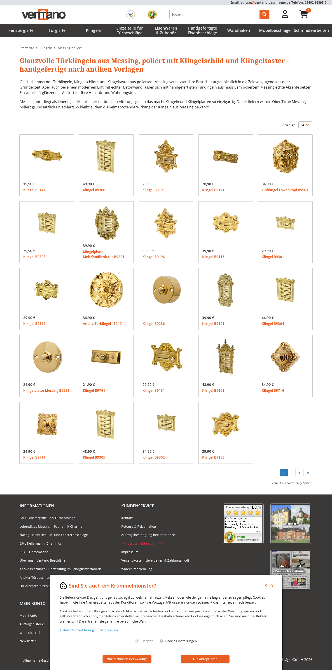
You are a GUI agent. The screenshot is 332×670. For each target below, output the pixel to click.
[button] (285, 14)
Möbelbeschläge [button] (274, 30)
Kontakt (127, 518)
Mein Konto (28, 615)
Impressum (129, 552)
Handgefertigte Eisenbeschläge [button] (202, 30)
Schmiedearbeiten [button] (311, 30)
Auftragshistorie (32, 624)
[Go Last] (307, 472)
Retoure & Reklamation (138, 526)
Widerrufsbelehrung (136, 569)
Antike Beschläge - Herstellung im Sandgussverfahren (60, 569)
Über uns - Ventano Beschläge (42, 560)
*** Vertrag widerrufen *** (142, 543)
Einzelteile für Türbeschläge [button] (129, 30)
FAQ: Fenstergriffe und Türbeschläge (47, 518)
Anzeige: (289, 124)
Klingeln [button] (93, 30)
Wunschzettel (30, 632)
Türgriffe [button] (57, 30)
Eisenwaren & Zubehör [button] (166, 30)
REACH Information (34, 552)
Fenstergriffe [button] (20, 30)
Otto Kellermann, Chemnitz (40, 543)
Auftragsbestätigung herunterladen (148, 535)
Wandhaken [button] (238, 30)
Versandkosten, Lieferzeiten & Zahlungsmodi (155, 560)
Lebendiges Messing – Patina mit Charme (51, 526)
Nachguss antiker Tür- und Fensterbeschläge (54, 535)
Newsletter (28, 641)
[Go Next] (299, 472)
